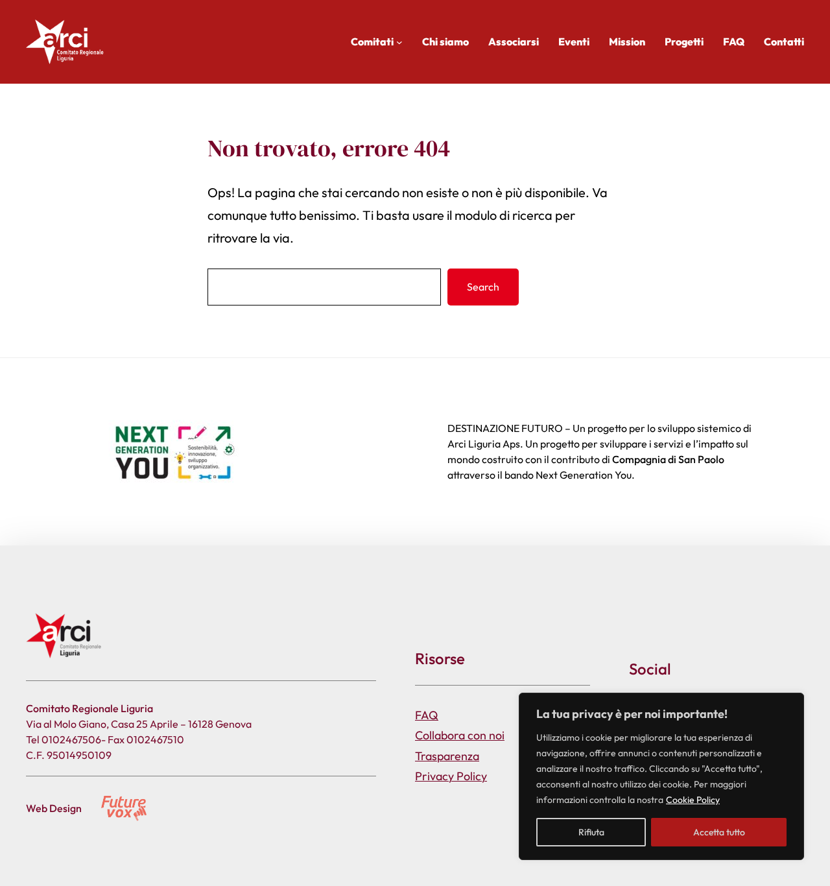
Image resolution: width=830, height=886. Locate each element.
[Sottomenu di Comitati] (399, 42)
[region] (661, 776)
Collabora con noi (459, 735)
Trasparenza (447, 755)
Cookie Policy (693, 800)
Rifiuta (591, 832)
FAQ (426, 715)
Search (483, 286)
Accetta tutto (719, 832)
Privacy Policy (451, 776)
